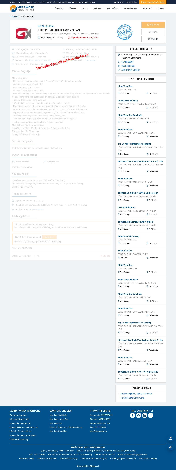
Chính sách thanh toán (47, 458)
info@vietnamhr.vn (98, 431)
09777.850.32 (27, 2)
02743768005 (127, 62)
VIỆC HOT (98, 8)
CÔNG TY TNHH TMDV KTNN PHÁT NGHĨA (137, 196)
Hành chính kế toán (128, 100)
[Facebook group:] (138, 415)
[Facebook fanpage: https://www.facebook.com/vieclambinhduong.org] (132, 415)
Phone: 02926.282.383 (100, 423)
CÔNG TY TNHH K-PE (127, 90)
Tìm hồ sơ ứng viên (18, 415)
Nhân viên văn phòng (128, 236)
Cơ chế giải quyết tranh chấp (123, 458)
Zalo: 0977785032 (98, 427)
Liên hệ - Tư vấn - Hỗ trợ (20, 431)
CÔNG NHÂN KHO (126, 207)
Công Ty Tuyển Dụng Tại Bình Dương (66, 427)
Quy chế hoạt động (68, 458)
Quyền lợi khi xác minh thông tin (24, 427)
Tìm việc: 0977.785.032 (100, 419)
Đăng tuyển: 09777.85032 (101, 415)
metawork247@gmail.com (135, 455)
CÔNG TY (72, 8)
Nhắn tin (154, 39)
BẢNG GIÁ (147, 8)
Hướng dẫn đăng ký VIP (20, 423)
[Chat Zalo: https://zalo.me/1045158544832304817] (144, 415)
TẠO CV (85, 8)
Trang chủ (14, 16)
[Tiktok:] (150, 415)
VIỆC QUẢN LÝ (113, 8)
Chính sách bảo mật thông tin (94, 458)
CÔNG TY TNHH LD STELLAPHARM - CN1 (136, 133)
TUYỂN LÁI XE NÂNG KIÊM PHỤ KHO (136, 222)
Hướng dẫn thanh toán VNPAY (23, 435)
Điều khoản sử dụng (148, 458)
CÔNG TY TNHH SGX (127, 240)
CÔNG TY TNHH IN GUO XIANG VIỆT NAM (59, 30)
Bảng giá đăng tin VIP (19, 419)
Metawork (94, 466)
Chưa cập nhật (127, 66)
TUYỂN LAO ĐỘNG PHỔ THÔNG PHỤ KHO (138, 193)
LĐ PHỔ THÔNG (130, 8)
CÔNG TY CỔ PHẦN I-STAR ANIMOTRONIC (137, 104)
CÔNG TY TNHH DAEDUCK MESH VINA (135, 182)
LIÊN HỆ (160, 8)
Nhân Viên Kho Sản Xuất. (130, 115)
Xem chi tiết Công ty (130, 70)
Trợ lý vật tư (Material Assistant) (134, 144)
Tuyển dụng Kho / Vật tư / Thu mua (136, 394)
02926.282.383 (65, 2)
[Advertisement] (61, 281)
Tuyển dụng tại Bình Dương (132, 398)
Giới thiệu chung (26, 458)
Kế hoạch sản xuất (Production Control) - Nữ (140, 161)
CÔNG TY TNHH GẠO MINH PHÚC (133, 254)
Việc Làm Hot (56, 423)
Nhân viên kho (125, 86)
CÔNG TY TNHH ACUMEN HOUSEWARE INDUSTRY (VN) (140, 149)
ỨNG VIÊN (59, 8)
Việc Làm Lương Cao (59, 419)
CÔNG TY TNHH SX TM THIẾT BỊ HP (134, 118)
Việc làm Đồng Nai (58, 431)
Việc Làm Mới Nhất (58, 415)
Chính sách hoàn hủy (19, 439)
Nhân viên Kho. (125, 129)
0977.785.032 (46, 2)
